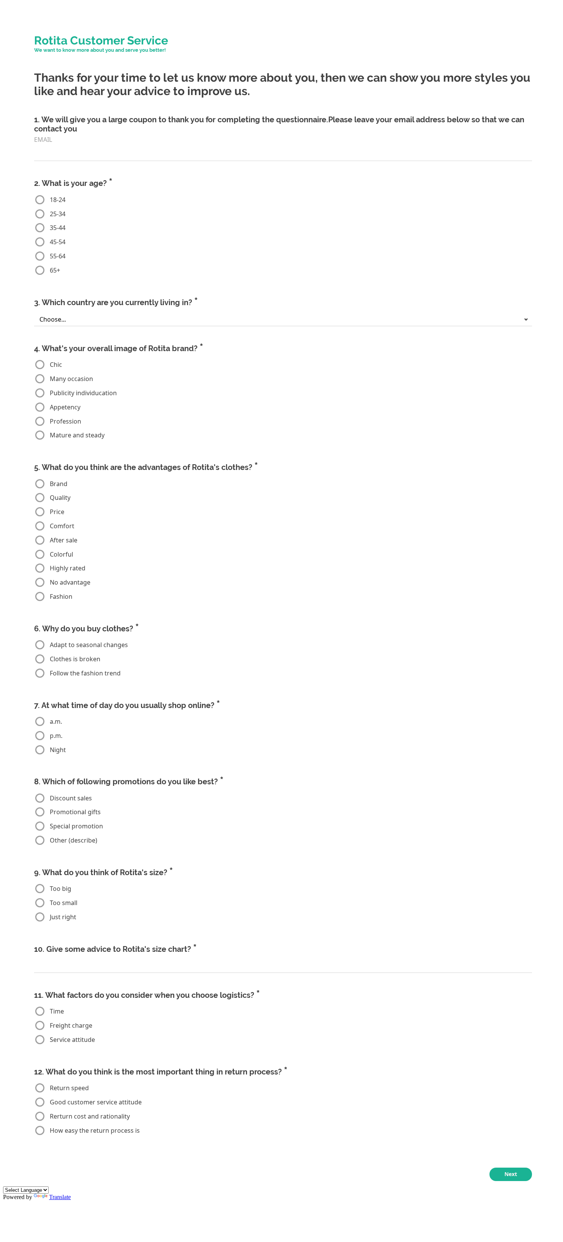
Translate (60, 1197)
